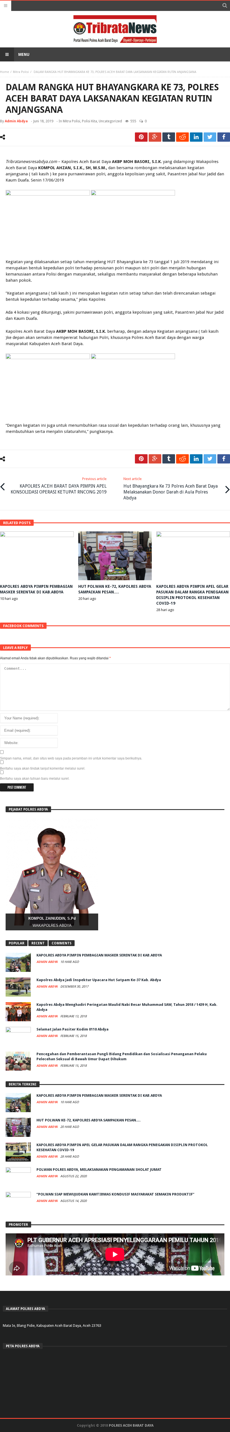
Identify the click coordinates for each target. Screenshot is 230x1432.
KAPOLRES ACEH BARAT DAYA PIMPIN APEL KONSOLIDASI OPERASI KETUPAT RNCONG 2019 (59, 486)
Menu (23, 54)
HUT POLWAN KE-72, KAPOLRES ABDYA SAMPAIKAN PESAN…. (88, 1120)
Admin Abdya (16, 121)
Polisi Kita (89, 121)
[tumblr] (168, 137)
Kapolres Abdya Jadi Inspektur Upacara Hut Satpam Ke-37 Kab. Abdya (98, 980)
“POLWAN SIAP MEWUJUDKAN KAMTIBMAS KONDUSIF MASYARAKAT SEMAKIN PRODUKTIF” (115, 1194)
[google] (155, 137)
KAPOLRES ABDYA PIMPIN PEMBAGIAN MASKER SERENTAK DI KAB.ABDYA (99, 955)
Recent (38, 943)
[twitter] (210, 137)
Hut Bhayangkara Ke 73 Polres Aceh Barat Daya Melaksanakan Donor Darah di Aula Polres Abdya (170, 489)
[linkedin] (196, 137)
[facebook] (223, 137)
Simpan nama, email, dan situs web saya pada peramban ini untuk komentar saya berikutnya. (71, 758)
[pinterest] (141, 137)
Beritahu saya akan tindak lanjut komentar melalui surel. (42, 768)
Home (4, 72)
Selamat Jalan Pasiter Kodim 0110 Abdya (72, 1029)
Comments (62, 943)
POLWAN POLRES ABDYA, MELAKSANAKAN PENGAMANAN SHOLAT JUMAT (99, 1169)
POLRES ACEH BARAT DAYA (131, 1425)
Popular (16, 943)
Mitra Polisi (21, 72)
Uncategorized (110, 121)
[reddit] (182, 137)
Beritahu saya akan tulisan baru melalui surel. (35, 779)
